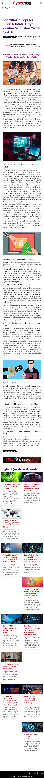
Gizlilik (19, 777)
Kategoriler (7, 8)
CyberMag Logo (28, 11)
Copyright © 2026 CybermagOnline (4, 773)
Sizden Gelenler (7, 11)
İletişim (18, 11)
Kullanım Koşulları (27, 777)
